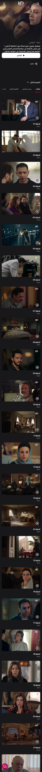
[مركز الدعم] (5, 766)
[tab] (37, 89)
